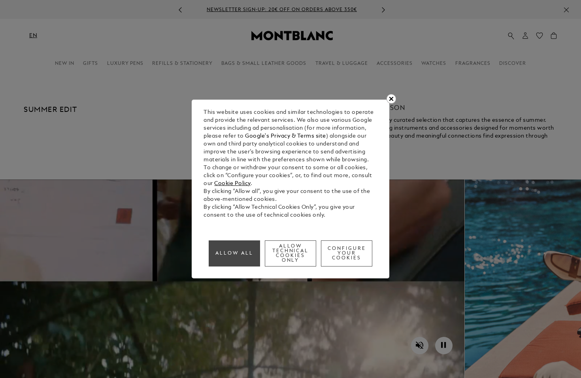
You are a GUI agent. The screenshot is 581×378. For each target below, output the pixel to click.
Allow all (234, 253)
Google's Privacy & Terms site (285, 136)
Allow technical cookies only (290, 253)
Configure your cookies (347, 253)
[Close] (391, 99)
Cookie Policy (232, 183)
